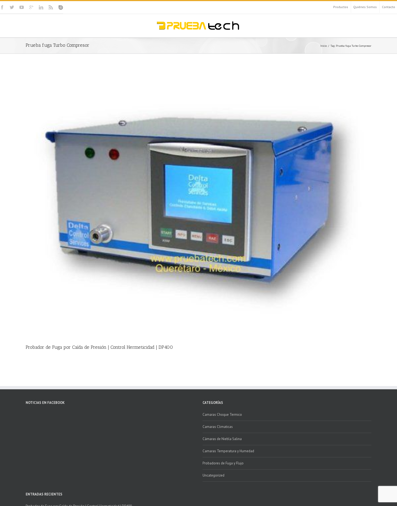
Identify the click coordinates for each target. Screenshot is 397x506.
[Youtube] (21, 7)
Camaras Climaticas (218, 426)
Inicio (323, 46)
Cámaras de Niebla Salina (222, 439)
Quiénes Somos (365, 7)
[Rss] (51, 7)
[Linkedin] (41, 7)
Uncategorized (213, 475)
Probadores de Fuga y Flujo (223, 463)
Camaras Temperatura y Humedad (228, 451)
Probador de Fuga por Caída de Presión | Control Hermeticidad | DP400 (99, 347)
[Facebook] (2, 7)
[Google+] (31, 7)
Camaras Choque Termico (222, 414)
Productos (340, 7)
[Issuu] (60, 7)
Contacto (388, 7)
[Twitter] (12, 7)
